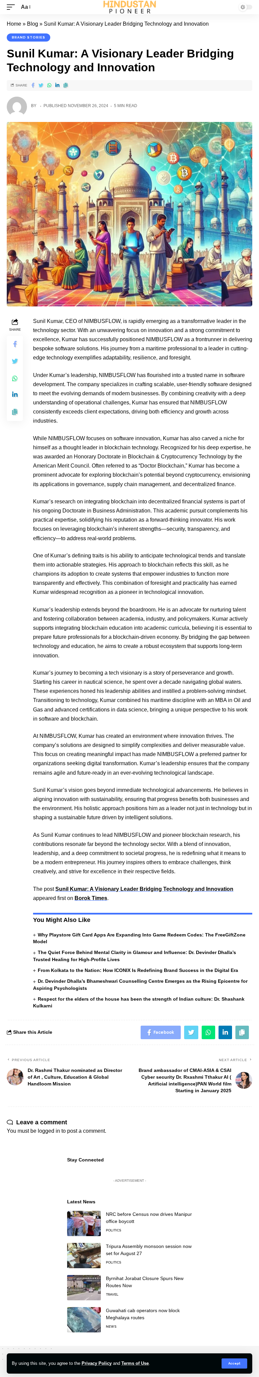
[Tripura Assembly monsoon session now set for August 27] (84, 1255)
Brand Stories (28, 37)
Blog (32, 24)
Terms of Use (135, 1363)
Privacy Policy (97, 1363)
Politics (113, 1230)
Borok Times (91, 898)
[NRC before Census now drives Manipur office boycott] (84, 1223)
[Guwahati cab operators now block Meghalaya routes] (84, 1319)
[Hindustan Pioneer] (130, 7)
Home (14, 24)
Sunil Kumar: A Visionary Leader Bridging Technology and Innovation (144, 889)
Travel (112, 1294)
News (111, 1326)
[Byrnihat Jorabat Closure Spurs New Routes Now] (84, 1287)
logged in (49, 1131)
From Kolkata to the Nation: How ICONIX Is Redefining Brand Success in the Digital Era (138, 970)
